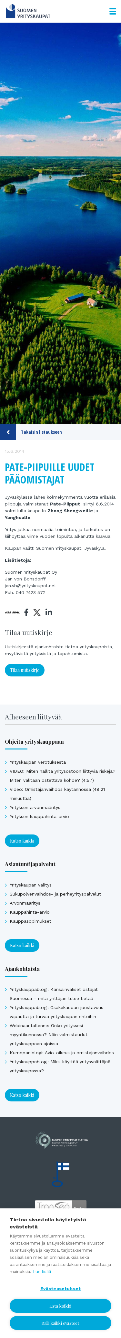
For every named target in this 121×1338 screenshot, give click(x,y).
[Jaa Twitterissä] (37, 613)
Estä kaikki (60, 1306)
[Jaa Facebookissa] (26, 612)
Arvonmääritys (25, 903)
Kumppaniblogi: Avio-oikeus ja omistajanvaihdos (62, 1052)
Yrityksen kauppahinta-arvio (39, 816)
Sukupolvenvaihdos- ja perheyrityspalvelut (55, 894)
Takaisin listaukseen (41, 432)
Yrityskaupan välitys (31, 884)
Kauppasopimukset (30, 921)
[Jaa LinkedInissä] (48, 612)
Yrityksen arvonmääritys (35, 807)
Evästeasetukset (60, 1288)
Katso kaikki (22, 841)
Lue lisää (42, 1271)
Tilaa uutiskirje (24, 670)
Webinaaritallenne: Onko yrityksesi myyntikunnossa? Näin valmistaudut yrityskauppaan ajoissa (48, 1034)
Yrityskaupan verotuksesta (38, 762)
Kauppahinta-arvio (30, 912)
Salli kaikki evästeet (60, 1323)
